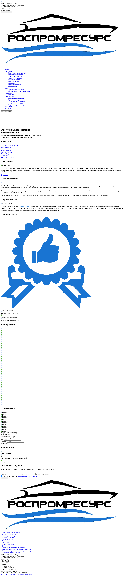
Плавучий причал (13, 81)
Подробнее (4, 175)
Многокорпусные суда (15, 76)
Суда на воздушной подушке (17, 73)
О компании (8, 93)
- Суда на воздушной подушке (10, 532)
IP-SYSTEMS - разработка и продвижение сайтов (16, 574)
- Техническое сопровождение (10, 552)
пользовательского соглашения (27, 476)
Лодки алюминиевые (15, 78)
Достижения (8, 106)
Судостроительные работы (16, 90)
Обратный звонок (6, 12)
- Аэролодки (5, 542)
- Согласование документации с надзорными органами (18, 551)
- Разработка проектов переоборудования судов (16, 549)
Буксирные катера (14, 79)
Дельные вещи (12, 86)
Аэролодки (11, 83)
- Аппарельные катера (8, 544)
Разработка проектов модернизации (19, 105)
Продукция (8, 71)
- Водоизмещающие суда (8, 534)
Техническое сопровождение (17, 103)
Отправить (4, 443)
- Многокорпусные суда (8, 536)
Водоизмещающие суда (15, 74)
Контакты (7, 108)
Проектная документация (16, 98)
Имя (2, 439)
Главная (6, 69)
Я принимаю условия (20, 476)
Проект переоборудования (16, 100)
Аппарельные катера (14, 84)
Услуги (6, 88)
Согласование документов (16, 101)
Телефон (3, 441)
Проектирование (9, 96)
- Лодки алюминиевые (8, 537)
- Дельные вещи (6, 546)
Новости (11, 95)
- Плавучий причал (7, 541)
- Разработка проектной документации (13, 547)
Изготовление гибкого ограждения (19, 91)
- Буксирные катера (7, 539)
